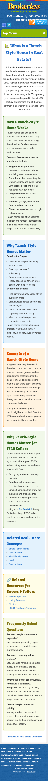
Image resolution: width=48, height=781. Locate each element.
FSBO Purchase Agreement (22, 608)
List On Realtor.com (31, 758)
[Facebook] (4, 25)
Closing (12, 604)
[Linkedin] (9, 25)
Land (11, 560)
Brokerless (31, 772)
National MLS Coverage (12, 755)
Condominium (15, 552)
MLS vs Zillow (31, 755)
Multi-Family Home (18, 556)
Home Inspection (17, 596)
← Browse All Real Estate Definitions (24, 737)
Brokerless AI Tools (10, 758)
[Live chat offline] (38, 25)
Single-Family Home (19, 548)
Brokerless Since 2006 (24, 768)
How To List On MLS (23, 752)
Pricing (26, 762)
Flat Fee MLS (25, 509)
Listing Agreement (18, 600)
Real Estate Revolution (29, 748)
